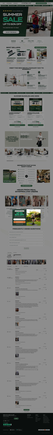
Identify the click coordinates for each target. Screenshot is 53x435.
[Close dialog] (13, 210)
